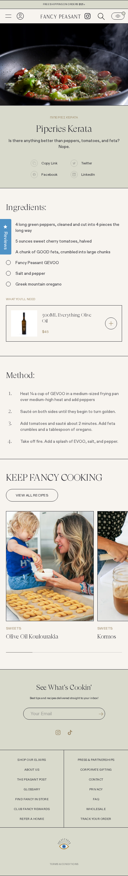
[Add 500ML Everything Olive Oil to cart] (111, 323)
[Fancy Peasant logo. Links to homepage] (61, 16)
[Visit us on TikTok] (70, 732)
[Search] (101, 16)
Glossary (32, 789)
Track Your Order (96, 819)
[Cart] (117, 16)
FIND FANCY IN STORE (32, 799)
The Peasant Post (31, 780)
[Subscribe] (101, 714)
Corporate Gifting (96, 770)
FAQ (96, 799)
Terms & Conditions (64, 864)
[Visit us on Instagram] (58, 732)
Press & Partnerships (96, 760)
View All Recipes (32, 495)
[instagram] (87, 16)
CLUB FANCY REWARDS (32, 809)
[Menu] (8, 16)
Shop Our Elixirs (32, 760)
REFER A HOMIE (32, 819)
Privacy (96, 789)
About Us (31, 770)
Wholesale (96, 809)
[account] (20, 16)
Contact (96, 780)
